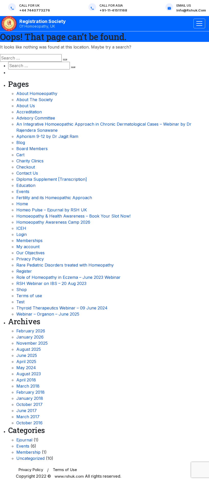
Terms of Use (65, 469)
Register (24, 271)
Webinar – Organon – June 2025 (47, 314)
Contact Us (27, 173)
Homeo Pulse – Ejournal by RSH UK (51, 209)
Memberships (29, 240)
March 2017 (28, 416)
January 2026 (30, 337)
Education (25, 185)
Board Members (32, 148)
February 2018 (30, 392)
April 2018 (26, 379)
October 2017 (29, 404)
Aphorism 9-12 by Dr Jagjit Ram (47, 136)
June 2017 (26, 410)
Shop (21, 289)
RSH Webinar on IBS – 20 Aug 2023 (51, 283)
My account (28, 246)
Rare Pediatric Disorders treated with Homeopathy (65, 265)
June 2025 (26, 355)
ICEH (21, 228)
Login (21, 234)
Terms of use (29, 295)
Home (22, 203)
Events (22, 191)
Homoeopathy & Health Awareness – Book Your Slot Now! (73, 216)
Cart (20, 154)
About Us (25, 105)
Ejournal (24, 439)
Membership (28, 452)
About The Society (34, 99)
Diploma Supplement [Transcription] (51, 179)
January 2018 (29, 398)
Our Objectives (30, 252)
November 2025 (32, 343)
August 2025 (28, 349)
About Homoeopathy (36, 93)
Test (20, 301)
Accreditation (29, 111)
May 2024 (26, 367)
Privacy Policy (30, 258)
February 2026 (30, 330)
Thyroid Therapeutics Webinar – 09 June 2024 (62, 307)
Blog (20, 142)
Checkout (25, 167)
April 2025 (26, 361)
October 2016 (29, 422)
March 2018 (28, 386)
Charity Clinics (30, 160)
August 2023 (28, 373)
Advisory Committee (35, 118)
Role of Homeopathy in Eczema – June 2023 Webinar (68, 277)
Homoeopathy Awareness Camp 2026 (53, 222)
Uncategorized (30, 458)
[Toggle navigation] (199, 23)
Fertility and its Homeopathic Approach (54, 197)
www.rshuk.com (69, 476)
